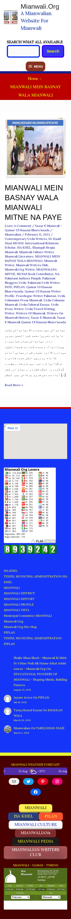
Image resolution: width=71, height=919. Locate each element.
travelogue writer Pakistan (36, 296)
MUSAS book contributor (35, 274)
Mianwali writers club (32, 265)
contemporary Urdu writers (26, 239)
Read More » (14, 385)
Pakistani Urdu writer (43, 282)
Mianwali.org (40, 6)
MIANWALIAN (46, 269)
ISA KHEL (24, 247)
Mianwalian (22, 728)
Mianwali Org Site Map (20, 627)
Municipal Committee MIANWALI (28, 616)
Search (53, 51)
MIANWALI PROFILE (19, 604)
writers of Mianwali (30, 313)
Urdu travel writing (40, 309)
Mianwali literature (19, 256)
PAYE (8, 287)
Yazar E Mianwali (43, 317)
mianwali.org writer (20, 269)
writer (9, 313)
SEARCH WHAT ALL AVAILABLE (35, 41)
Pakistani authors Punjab (23, 278)
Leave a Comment (18, 226)
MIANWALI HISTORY (19, 599)
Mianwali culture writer (36, 252)
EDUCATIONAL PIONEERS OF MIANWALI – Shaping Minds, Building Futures (40, 679)
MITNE (10, 274)
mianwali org (13, 621)
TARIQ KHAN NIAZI (50, 728)
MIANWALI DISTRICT (19, 593)
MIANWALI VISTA (16, 610)
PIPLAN (19, 287)
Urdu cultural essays (34, 304)
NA (57, 274)
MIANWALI (12, 588)
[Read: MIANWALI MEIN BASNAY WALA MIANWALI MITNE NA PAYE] (35, 147)
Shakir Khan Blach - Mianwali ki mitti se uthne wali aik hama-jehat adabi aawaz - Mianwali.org (40, 663)
